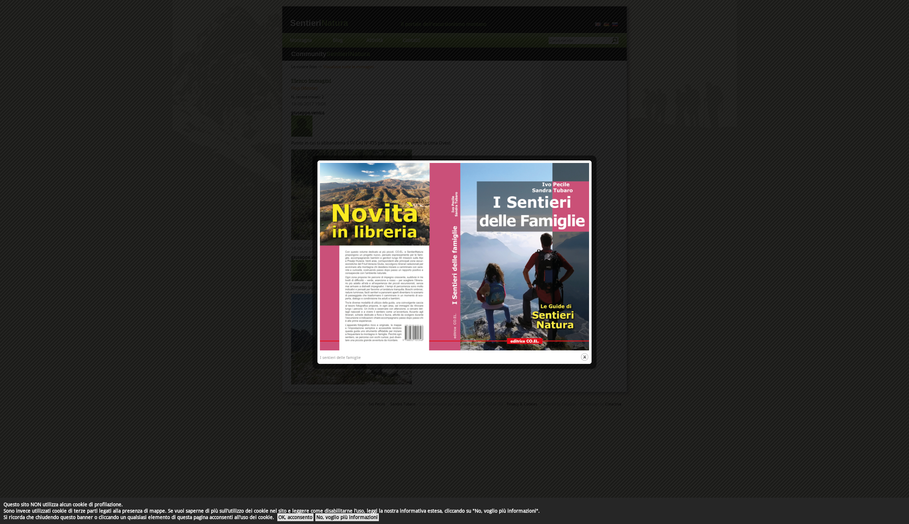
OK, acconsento (295, 517)
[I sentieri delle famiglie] (454, 349)
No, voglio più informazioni (347, 517)
